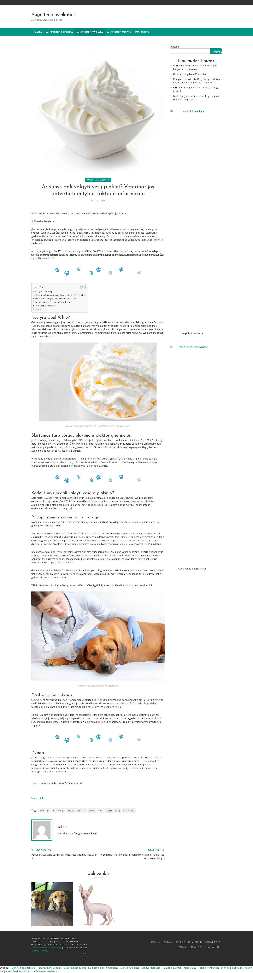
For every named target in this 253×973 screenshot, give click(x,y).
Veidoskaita (189, 967)
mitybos (71, 810)
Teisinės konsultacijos (49, 967)
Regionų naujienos (23, 971)
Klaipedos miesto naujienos (103, 967)
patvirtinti (81, 810)
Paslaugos (142, 32)
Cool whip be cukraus (45, 305)
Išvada (38, 309)
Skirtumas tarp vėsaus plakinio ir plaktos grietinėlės (60, 295)
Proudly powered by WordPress (46, 947)
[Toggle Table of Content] (81, 287)
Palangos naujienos (46, 971)
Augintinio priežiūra (59, 32)
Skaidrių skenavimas (75, 967)
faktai (41, 810)
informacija (58, 810)
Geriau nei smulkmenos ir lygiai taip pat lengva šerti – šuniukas (195, 67)
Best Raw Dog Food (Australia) (189, 74)
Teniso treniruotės (208, 967)
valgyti (109, 810)
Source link (37, 798)
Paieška (174, 46)
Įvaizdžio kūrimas (172, 967)
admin (62, 827)
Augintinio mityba (119, 32)
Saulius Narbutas (150, 967)
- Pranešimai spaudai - (232, 967)
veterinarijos (129, 810)
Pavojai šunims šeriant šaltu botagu (52, 302)
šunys (101, 810)
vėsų (117, 810)
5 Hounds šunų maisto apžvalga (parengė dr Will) (196, 89)
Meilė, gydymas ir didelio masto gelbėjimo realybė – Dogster (196, 97)
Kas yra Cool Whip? (44, 291)
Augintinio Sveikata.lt (53, 14)
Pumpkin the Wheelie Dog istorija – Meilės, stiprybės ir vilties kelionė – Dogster (196, 80)
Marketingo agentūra (23, 967)
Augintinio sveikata (90, 32)
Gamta (38, 32)
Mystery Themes (39, 950)
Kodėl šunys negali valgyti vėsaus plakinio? (55, 298)
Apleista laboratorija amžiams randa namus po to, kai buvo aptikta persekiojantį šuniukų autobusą (52, 911)
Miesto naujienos (129, 967)
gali (48, 810)
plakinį (92, 810)
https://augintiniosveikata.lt (82, 833)
